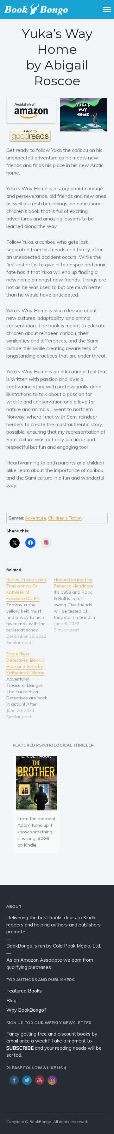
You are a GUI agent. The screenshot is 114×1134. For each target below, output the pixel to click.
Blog (11, 1000)
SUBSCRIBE (20, 1048)
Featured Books (24, 991)
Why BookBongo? (26, 1010)
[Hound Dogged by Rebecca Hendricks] (77, 604)
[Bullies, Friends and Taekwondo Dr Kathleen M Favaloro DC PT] (30, 611)
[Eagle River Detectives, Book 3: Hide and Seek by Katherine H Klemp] (30, 685)
